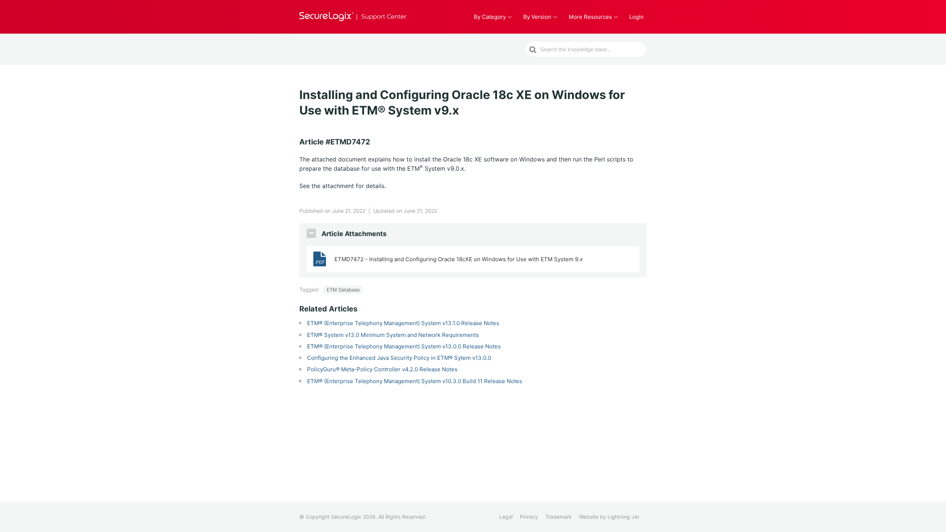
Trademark (558, 517)
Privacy (529, 517)
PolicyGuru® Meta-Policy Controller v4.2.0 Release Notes (382, 369)
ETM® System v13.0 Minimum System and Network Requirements (393, 334)
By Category (490, 16)
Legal (506, 517)
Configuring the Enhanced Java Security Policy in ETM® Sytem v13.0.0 (399, 357)
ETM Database (343, 290)
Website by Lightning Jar (609, 517)
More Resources (590, 16)
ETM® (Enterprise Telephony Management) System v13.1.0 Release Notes (403, 323)
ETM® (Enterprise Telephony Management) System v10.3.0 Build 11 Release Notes (414, 381)
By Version (537, 16)
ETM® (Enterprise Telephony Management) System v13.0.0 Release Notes (404, 346)
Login (636, 16)
